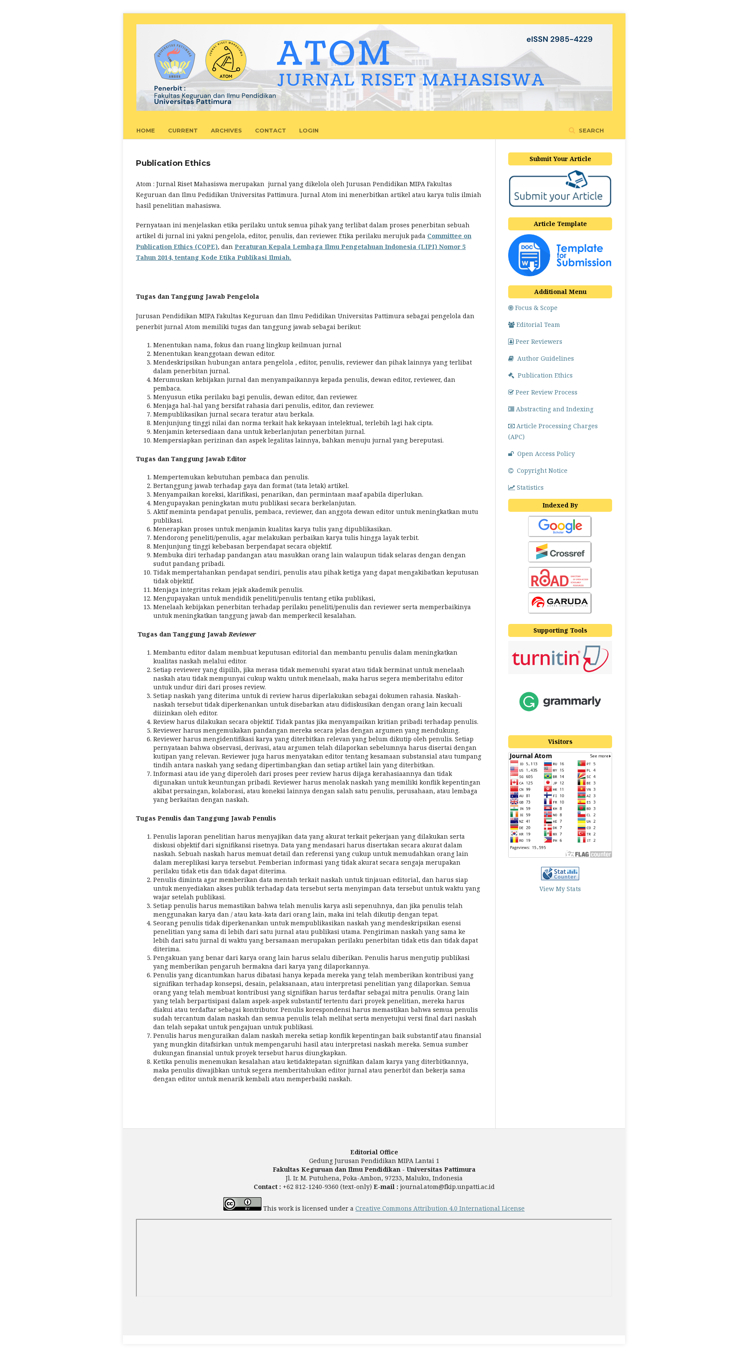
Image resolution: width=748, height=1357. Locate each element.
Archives (226, 130)
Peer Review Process (546, 392)
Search (590, 130)
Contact (270, 130)
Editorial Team (538, 324)
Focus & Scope (536, 308)
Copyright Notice (542, 470)
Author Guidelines (545, 358)
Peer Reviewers (539, 341)
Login (309, 130)
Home (145, 130)
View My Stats (560, 889)
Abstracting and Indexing (554, 409)
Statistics (530, 487)
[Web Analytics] (560, 878)
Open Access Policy (546, 453)
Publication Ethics (545, 375)
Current (183, 130)
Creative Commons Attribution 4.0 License (440, 1208)
